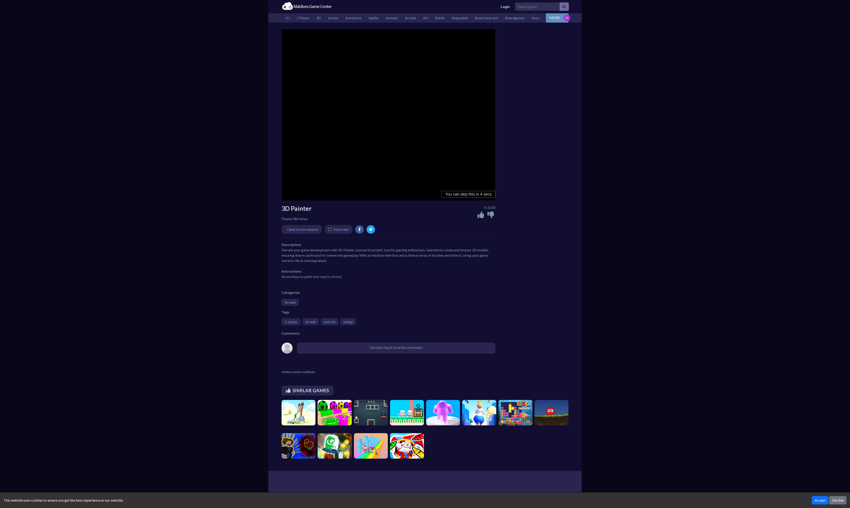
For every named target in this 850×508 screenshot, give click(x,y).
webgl (348, 322)
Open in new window (302, 229)
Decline (838, 500)
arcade (310, 322)
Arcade (290, 302)
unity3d (329, 322)
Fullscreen (341, 229)
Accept (820, 500)
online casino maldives (298, 372)
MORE (554, 18)
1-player (291, 322)
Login (505, 6)
